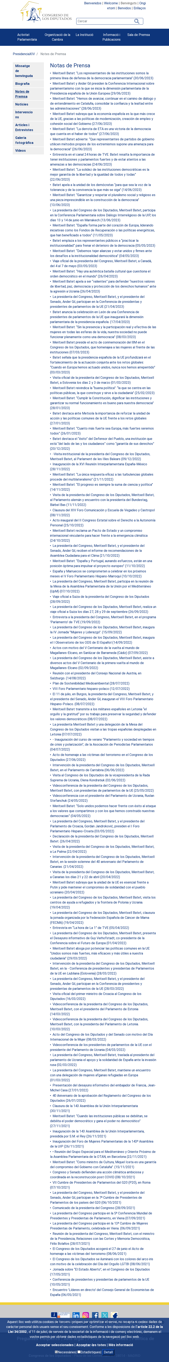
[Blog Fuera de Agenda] (114, 1315)
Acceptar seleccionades (55, 1345)
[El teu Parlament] (61, 1315)
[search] (109, 21)
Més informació (121, 1345)
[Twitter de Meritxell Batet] (105, 1315)
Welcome (111, 3)
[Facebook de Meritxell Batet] (95, 1315)
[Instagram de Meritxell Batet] (86, 1315)
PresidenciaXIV (24, 54)
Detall (108, 1352)
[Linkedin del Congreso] (76, 1315)
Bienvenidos (92, 3)
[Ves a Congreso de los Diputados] (46, 12)
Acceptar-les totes (91, 1345)
